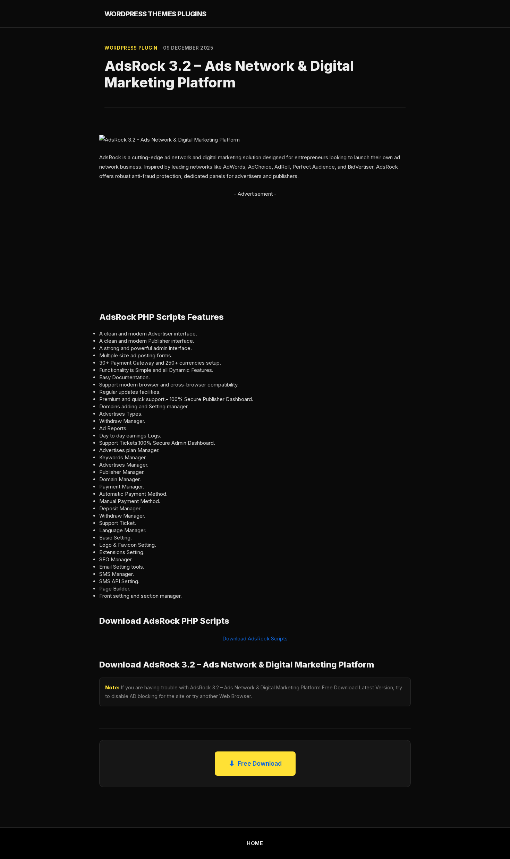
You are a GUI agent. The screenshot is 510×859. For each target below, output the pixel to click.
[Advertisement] (255, 247)
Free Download (255, 763)
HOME (255, 843)
